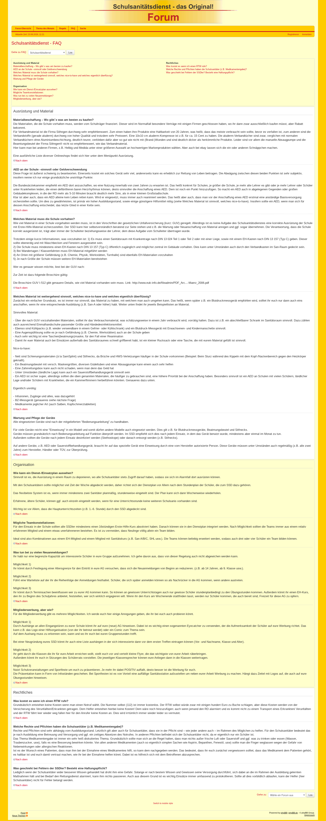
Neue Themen (18, 816)
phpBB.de (293, 813)
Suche (83, 28)
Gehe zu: (262, 794)
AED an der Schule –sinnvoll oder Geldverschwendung (40, 69)
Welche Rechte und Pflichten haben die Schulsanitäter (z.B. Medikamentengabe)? (206, 69)
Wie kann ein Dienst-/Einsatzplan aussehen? (35, 89)
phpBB (284, 813)
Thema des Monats (45, 28)
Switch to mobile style (163, 803)
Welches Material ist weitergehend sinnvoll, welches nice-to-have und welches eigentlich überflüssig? (63, 75)
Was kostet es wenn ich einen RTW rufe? (186, 66)
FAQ (73, 28)
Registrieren (293, 34)
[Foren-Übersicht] (163, 23)
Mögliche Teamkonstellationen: (28, 92)
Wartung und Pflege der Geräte (28, 79)
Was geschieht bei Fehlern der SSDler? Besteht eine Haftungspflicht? (200, 72)
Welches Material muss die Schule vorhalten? (35, 72)
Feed (23, 813)
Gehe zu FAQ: (19, 52)
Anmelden (307, 34)
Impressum (309, 815)
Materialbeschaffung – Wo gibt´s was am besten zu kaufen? (42, 66)
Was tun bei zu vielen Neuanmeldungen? (33, 95)
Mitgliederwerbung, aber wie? (27, 99)
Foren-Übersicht (23, 28)
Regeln (62, 28)
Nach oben (21, 160)
